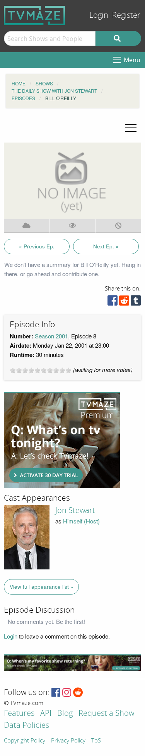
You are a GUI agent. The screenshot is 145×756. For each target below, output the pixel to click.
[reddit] (124, 302)
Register (126, 15)
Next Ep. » (106, 246)
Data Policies (26, 726)
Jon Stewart (75, 510)
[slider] (41, 370)
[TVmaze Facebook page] (55, 693)
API (45, 714)
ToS (96, 741)
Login (98, 15)
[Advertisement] (62, 440)
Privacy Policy (68, 741)
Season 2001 (51, 336)
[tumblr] (136, 302)
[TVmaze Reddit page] (78, 693)
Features (19, 714)
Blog (65, 714)
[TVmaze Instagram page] (66, 693)
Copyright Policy (24, 741)
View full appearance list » (41, 586)
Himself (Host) (81, 521)
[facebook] (112, 302)
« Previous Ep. (37, 246)
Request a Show (106, 714)
